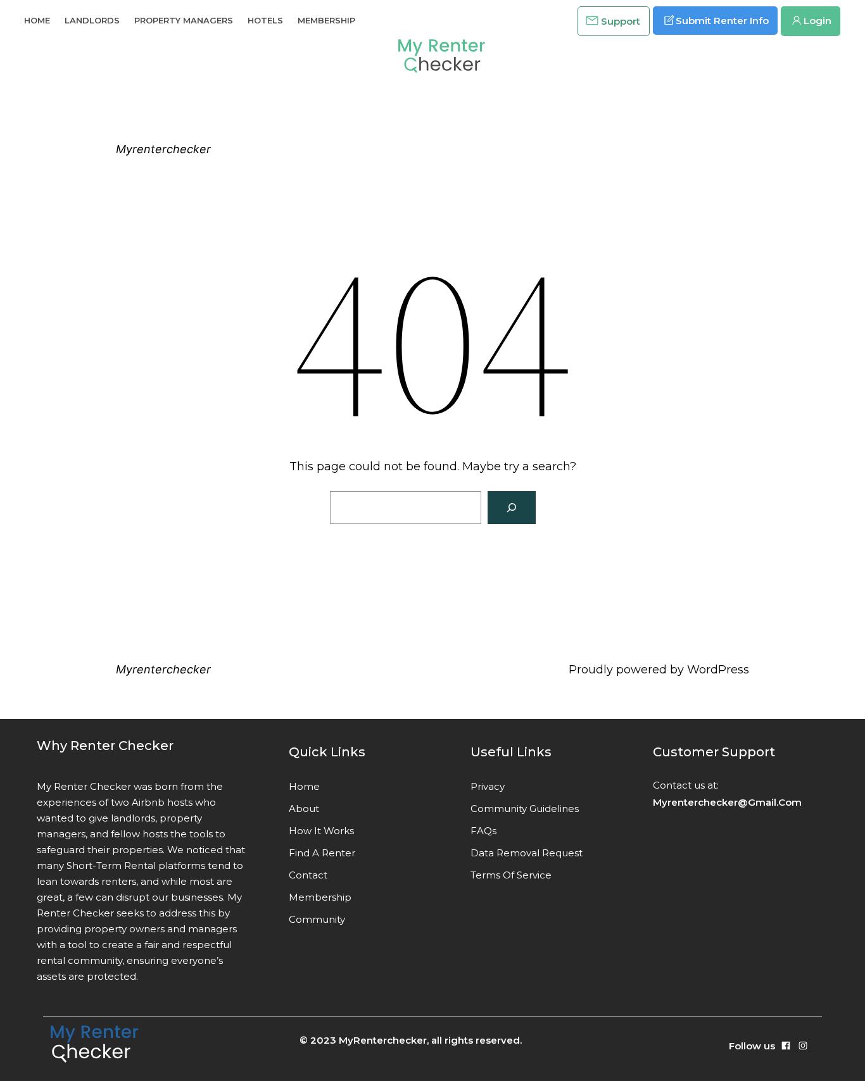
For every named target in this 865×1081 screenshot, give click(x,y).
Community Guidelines (524, 809)
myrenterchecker (163, 149)
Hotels (265, 20)
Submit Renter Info (722, 21)
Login (817, 21)
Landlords (92, 20)
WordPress (718, 670)
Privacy (487, 786)
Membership (326, 20)
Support (620, 21)
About (304, 809)
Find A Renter (322, 853)
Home (37, 20)
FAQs (483, 831)
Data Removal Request (526, 853)
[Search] (512, 507)
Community (317, 919)
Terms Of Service (511, 875)
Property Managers (183, 20)
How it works (321, 831)
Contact (308, 875)
